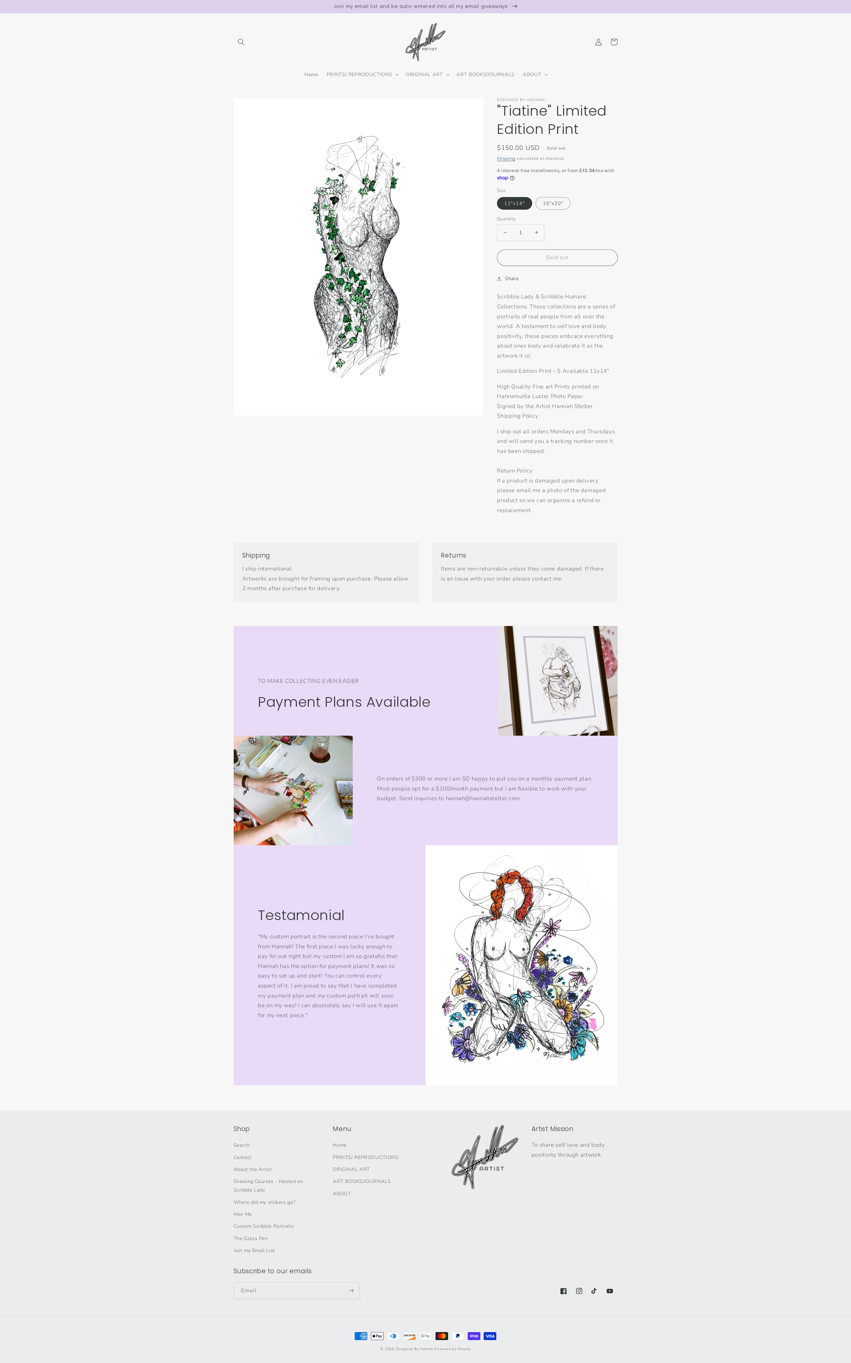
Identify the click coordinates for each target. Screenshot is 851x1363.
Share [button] (512, 278)
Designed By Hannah (414, 1348)
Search (242, 1145)
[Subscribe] (351, 1290)
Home (340, 1145)
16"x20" (553, 203)
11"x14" (514, 203)
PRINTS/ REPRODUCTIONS (365, 1157)
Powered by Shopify (452, 1348)
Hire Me (243, 1214)
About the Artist (253, 1169)
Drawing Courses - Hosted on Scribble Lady (268, 1185)
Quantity (506, 218)
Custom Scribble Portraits (264, 1226)
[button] (241, 42)
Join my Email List (254, 1250)
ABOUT (342, 1193)
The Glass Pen (251, 1238)
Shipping (506, 158)
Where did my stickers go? (265, 1202)
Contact (243, 1157)
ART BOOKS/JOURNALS (362, 1181)
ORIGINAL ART (351, 1169)
